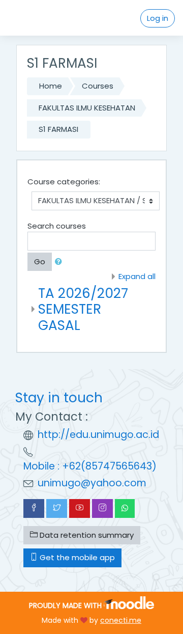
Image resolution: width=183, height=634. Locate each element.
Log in (157, 18)
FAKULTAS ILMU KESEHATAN (87, 107)
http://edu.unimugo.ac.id (98, 435)
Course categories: (63, 181)
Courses (97, 85)
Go (39, 261)
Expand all (137, 276)
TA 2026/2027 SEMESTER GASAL (83, 309)
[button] (60, 262)
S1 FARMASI (58, 129)
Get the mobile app (76, 557)
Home (50, 85)
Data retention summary (86, 535)
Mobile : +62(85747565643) (90, 466)
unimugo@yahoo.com (92, 483)
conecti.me (120, 620)
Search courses (56, 225)
